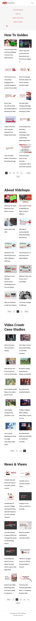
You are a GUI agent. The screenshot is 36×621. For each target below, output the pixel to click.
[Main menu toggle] (32, 3)
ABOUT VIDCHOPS (18, 18)
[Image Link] (10, 42)
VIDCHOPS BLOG (18, 10)
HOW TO (18, 14)
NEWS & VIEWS (18, 22)
